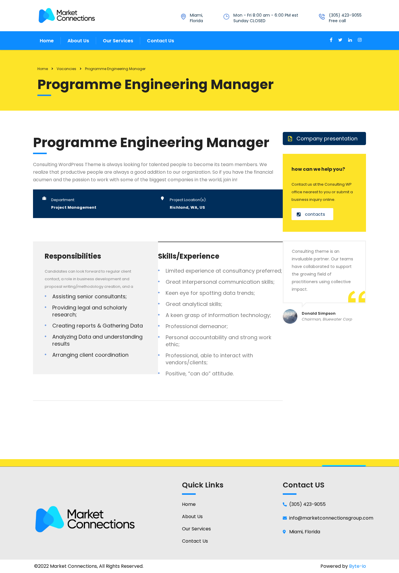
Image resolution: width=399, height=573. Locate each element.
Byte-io (357, 566)
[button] (324, 138)
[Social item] (331, 40)
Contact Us (160, 40)
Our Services (118, 40)
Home (47, 40)
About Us (78, 40)
